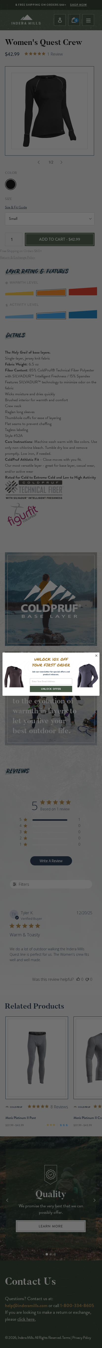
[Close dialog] (96, 655)
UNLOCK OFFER (51, 688)
